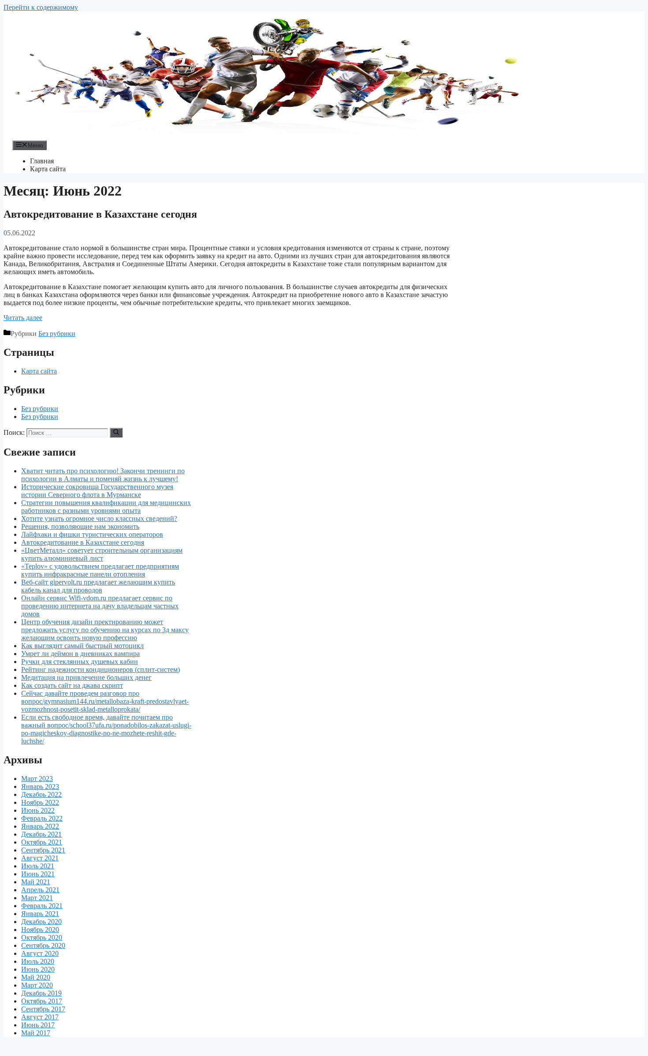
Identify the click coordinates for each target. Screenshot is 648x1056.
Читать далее (23, 317)
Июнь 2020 (38, 969)
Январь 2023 (40, 786)
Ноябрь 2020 (40, 929)
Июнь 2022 (38, 810)
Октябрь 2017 (41, 1001)
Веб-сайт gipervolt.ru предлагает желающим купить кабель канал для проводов (98, 586)
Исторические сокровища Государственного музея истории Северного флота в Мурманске (97, 490)
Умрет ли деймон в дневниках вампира (80, 653)
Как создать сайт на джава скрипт (72, 685)
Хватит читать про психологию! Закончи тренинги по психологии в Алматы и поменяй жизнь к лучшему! (103, 475)
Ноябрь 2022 (40, 802)
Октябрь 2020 (41, 937)
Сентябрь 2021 (43, 850)
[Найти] (116, 432)
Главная (42, 161)
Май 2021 (35, 882)
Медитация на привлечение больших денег (86, 677)
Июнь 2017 (38, 1025)
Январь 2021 (40, 913)
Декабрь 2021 (41, 834)
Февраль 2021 (42, 905)
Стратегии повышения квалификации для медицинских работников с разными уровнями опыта (106, 506)
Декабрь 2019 (41, 993)
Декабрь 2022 (41, 794)
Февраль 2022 (42, 818)
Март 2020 (37, 985)
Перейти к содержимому (41, 7)
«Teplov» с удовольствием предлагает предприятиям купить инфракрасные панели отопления (100, 570)
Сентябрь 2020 (43, 945)
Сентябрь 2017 (43, 1009)
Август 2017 (40, 1017)
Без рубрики (56, 333)
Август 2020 (40, 953)
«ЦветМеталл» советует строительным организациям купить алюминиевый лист (101, 554)
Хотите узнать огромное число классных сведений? (99, 518)
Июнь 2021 (38, 874)
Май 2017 (35, 1033)
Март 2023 (37, 778)
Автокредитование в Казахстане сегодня (100, 214)
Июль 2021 (37, 866)
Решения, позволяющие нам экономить (80, 526)
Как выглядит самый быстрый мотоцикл (82, 645)
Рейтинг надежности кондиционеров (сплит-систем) (100, 669)
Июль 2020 (37, 961)
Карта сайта (48, 169)
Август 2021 (40, 858)
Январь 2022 (40, 826)
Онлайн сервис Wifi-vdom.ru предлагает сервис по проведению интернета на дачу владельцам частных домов (100, 606)
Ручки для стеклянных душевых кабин (79, 661)
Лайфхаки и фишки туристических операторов (92, 534)
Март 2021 (37, 897)
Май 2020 (35, 977)
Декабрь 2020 (41, 921)
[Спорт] (268, 136)
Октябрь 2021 (41, 842)
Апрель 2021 (40, 890)
